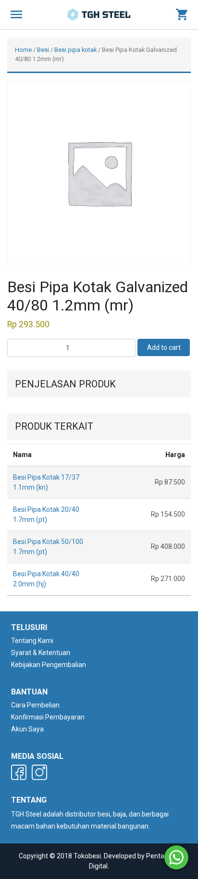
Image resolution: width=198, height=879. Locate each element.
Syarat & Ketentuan (40, 652)
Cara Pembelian (35, 705)
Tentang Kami (32, 640)
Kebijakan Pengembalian (48, 665)
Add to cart (164, 347)
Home (23, 49)
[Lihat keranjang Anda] (181, 15)
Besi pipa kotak (75, 49)
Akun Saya (27, 729)
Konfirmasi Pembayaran (48, 717)
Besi (43, 49)
